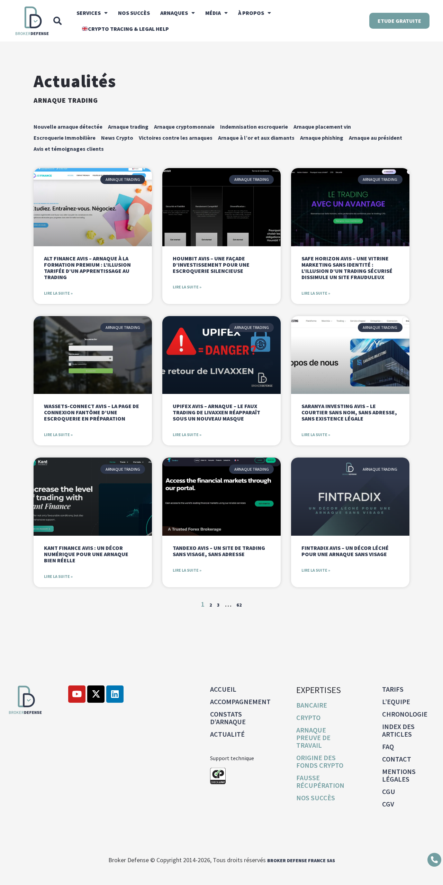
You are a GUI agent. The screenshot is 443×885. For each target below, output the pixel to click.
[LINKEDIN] (115, 694)
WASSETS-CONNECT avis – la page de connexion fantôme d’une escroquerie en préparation (91, 412)
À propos (251, 12)
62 (239, 605)
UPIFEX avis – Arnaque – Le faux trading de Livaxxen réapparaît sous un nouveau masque (216, 412)
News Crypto (117, 137)
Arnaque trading (66, 100)
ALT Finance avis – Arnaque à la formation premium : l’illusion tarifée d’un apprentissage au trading (87, 267)
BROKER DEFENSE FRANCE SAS (301, 860)
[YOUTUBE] (76, 694)
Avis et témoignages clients (69, 148)
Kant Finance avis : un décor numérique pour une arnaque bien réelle (86, 554)
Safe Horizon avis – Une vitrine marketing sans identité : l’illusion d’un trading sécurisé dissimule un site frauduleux (346, 267)
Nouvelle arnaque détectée (68, 126)
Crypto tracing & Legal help (128, 28)
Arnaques (174, 12)
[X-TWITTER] (96, 694)
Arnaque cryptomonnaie (184, 126)
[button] (57, 21)
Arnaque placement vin (322, 126)
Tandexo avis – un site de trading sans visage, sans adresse (219, 550)
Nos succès (134, 12)
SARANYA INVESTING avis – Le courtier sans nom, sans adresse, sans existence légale (349, 412)
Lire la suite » (58, 293)
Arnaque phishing (321, 137)
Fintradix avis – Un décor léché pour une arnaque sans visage (345, 550)
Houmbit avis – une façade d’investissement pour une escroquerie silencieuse (211, 264)
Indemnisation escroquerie (254, 126)
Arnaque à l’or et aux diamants (256, 137)
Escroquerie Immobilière (65, 137)
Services (88, 12)
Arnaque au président (375, 137)
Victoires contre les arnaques (176, 137)
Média (213, 12)
